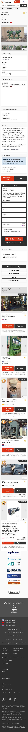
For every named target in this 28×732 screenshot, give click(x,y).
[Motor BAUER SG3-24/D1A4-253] (14, 470)
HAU (3, 64)
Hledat (24, 5)
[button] (26, 1)
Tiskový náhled (14, 270)
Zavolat (21, 178)
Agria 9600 (11, 635)
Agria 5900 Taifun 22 (21, 643)
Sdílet (14, 277)
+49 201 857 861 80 (10, 620)
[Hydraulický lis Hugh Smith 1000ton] (14, 303)
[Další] (25, 37)
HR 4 (3, 69)
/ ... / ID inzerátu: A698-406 (10, 8)
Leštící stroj (5, 59)
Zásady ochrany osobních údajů (13, 727)
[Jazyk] (24, 1)
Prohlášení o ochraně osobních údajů (14, 243)
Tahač (17, 635)
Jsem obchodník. (9, 229)
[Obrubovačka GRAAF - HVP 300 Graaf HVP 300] (14, 429)
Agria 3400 (7, 632)
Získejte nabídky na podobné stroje (13, 232)
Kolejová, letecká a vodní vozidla (14, 639)
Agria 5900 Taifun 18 (18, 632)
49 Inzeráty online (7, 171)
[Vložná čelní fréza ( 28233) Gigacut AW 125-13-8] (14, 388)
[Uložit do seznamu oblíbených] (24, 13)
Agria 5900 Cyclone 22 (7, 643)
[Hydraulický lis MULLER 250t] (14, 346)
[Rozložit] (14, 333)
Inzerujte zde (15, 592)
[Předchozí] (2, 37)
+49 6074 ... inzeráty (10, 254)
